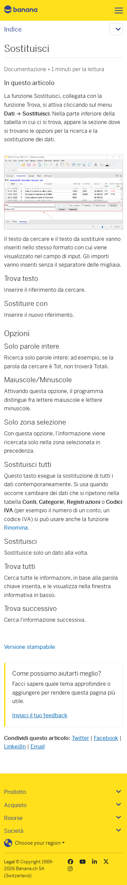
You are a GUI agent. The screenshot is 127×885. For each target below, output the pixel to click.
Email (37, 746)
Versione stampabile (29, 647)
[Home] (26, 10)
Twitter (80, 738)
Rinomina (16, 527)
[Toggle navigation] (117, 10)
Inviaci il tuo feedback (39, 715)
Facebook (106, 738)
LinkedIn (15, 746)
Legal (9, 862)
